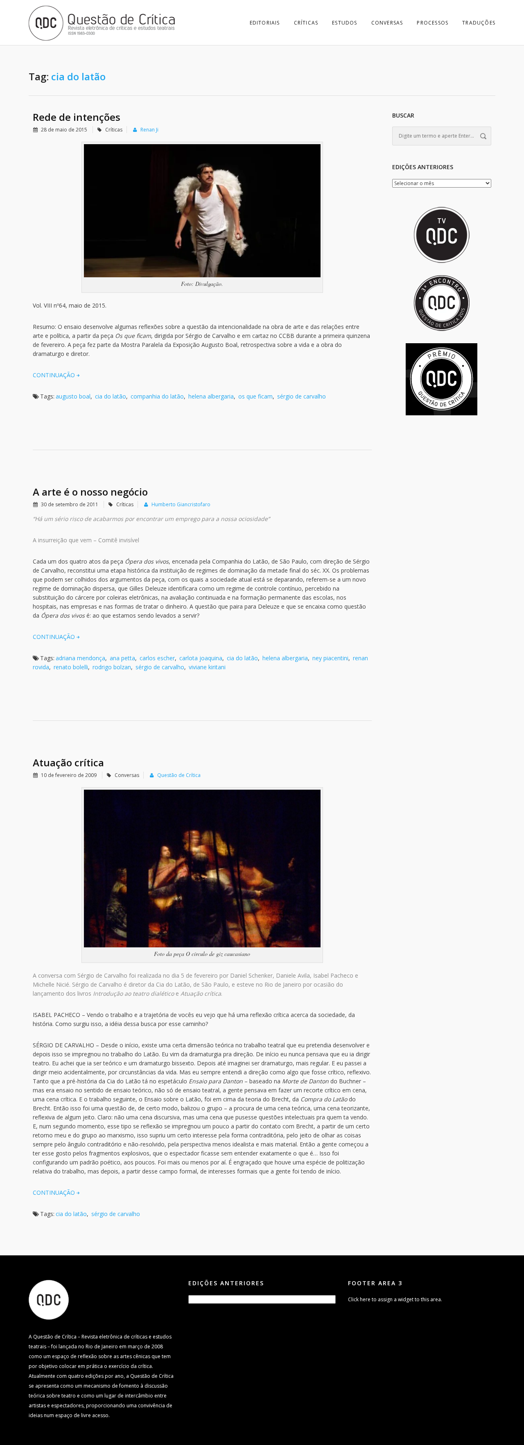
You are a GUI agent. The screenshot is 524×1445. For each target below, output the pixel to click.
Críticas (306, 22)
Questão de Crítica (179, 775)
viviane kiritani (207, 667)
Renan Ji (149, 129)
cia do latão (110, 396)
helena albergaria (211, 396)
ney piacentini (330, 658)
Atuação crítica (68, 762)
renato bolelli (71, 667)
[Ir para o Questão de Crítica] (49, 1299)
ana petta (122, 658)
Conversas (387, 22)
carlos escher (157, 658)
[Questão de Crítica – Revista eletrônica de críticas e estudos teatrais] (102, 22)
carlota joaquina (200, 658)
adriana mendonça (80, 658)
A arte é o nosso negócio (90, 491)
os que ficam (255, 396)
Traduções (478, 22)
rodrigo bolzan (112, 667)
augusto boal (73, 396)
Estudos (344, 22)
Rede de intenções (76, 117)
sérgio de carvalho (301, 396)
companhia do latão (157, 396)
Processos (432, 22)
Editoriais (265, 22)
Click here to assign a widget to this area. (395, 1299)
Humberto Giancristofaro (180, 504)
